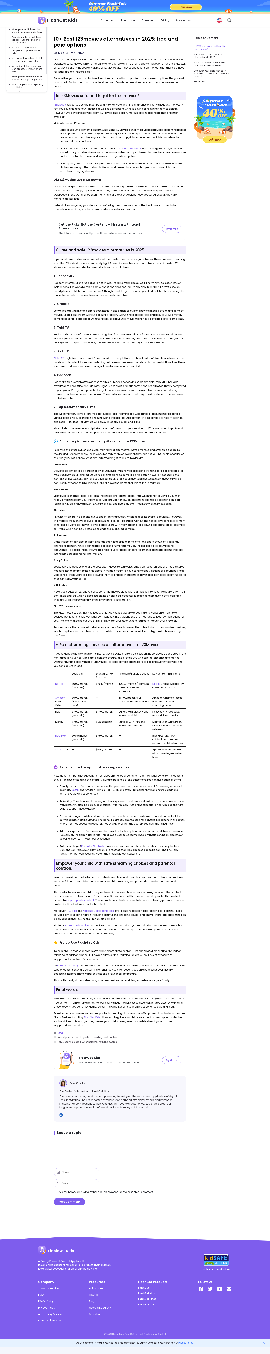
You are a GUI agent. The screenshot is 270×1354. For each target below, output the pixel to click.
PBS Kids (72, 911)
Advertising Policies (50, 1314)
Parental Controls (92, 846)
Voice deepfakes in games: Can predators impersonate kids (27, 69)
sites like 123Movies (129, 148)
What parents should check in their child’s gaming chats (27, 78)
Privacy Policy (46, 1307)
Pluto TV (59, 358)
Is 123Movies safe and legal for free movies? (210, 47)
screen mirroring (67, 965)
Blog (91, 1301)
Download (148, 20)
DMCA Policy (46, 1301)
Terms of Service (48, 1288)
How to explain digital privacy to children (27, 86)
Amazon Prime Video (77, 925)
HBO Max (60, 736)
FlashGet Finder (148, 1299)
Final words (200, 81)
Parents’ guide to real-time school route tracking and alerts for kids (26, 39)
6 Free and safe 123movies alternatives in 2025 (208, 56)
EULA (41, 1295)
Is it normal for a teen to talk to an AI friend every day (27, 60)
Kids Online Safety (100, 1307)
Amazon (60, 698)
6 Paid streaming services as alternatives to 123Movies (209, 64)
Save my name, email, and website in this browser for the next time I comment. (105, 1192)
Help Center (96, 1288)
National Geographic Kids (98, 911)
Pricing (165, 20)
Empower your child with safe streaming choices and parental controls (211, 73)
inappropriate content (80, 900)
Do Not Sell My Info (49, 1320)
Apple (58, 749)
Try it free (171, 229)
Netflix (59, 684)
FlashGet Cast (147, 1304)
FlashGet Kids (92, 1017)
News (60, 1032)
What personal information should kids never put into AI (27, 31)
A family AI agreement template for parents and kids (26, 50)
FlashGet (143, 1287)
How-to (93, 1295)
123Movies (60, 105)
